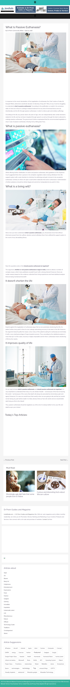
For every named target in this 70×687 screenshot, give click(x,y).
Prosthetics (18, 664)
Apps (5, 573)
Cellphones (7, 584)
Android (23, 648)
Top (34, 668)
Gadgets (6, 599)
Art (5, 575)
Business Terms (17, 684)
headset (22, 656)
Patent (61, 660)
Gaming (6, 601)
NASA (35, 660)
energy (14, 652)
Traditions (6, 627)
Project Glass (8, 664)
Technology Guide (9, 624)
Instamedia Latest (9, 610)
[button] (35, 2)
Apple (30, 648)
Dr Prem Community (36, 681)
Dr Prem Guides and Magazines (25, 514)
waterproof (21, 672)
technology (26, 668)
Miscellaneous (8, 616)
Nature (6, 619)
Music (28, 660)
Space (7, 668)
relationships (28, 664)
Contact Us (45, 519)
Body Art (6, 581)
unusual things (43, 668)
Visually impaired (10, 672)
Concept (59, 648)
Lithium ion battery (10, 660)
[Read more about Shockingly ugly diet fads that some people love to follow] (20, 481)
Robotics (44, 664)
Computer (51, 648)
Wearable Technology (46, 672)
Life (5, 613)
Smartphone (60, 664)
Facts (5, 593)
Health (29, 656)
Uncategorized (8, 630)
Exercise (21, 652)
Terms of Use (9, 684)
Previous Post (9, 460)
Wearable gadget (32, 672)
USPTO (53, 668)
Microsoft (21, 660)
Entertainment (8, 587)
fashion (28, 652)
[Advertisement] (36, 87)
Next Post (64, 460)
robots (52, 664)
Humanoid (37, 656)
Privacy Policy (36, 684)
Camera (42, 648)
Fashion (6, 596)
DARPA (7, 652)
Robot (36, 664)
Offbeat (6, 622)
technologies (15, 668)
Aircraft (16, 648)
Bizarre (6, 578)
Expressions (7, 590)
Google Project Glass (11, 656)
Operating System (51, 660)
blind (35, 648)
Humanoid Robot (48, 656)
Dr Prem (4, 681)
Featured (37, 652)
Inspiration (7, 607)
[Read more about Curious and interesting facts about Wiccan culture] (51, 480)
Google (54, 652)
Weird (5, 633)
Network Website (11, 681)
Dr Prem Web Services (62, 681)
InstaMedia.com (8, 514)
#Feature (7, 648)
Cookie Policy (26, 684)
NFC (41, 660)
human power (59, 656)
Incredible (7, 604)
